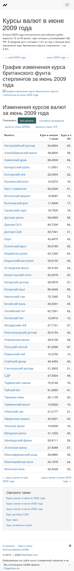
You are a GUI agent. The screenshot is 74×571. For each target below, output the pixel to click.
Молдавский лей (15, 325)
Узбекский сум (13, 411)
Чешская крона (14, 426)
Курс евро (12, 519)
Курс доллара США (17, 514)
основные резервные (51, 120)
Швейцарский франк (18, 440)
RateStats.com (29, 555)
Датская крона (14, 217)
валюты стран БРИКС (17, 126)
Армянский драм (15, 160)
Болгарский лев (14, 174)
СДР (7, 375)
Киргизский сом (14, 296)
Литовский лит (14, 318)
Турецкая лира (14, 397)
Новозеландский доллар (20, 332)
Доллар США (13, 232)
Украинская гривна (16, 419)
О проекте (9, 546)
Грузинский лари (15, 210)
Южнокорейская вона (18, 462)
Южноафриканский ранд (20, 454)
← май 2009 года (15, 57)
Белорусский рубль (17, 167)
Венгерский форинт (17, 196)
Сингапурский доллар (18, 368)
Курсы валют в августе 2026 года (25, 498)
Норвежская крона (16, 340)
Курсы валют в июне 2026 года (24, 509)
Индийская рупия (15, 253)
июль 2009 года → (58, 57)
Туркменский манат (17, 404)
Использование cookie (16, 549)
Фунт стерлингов (15, 189)
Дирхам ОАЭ (13, 224)
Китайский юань (15, 304)
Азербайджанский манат (20, 153)
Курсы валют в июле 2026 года (24, 503)
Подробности (11, 568)
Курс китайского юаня (19, 525)
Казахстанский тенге (18, 275)
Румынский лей (14, 354)
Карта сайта (25, 546)
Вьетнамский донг (16, 203)
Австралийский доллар (19, 145)
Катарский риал (14, 289)
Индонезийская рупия (19, 261)
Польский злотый (15, 347)
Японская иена (14, 469)
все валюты (27, 120)
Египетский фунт (15, 246)
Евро (7, 239)
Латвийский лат (14, 311)
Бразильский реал (16, 181)
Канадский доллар (16, 282)
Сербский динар (15, 361)
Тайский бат (12, 390)
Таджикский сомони (17, 383)
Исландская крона (16, 268)
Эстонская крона (15, 447)
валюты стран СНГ (47, 126)
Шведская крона (15, 433)
